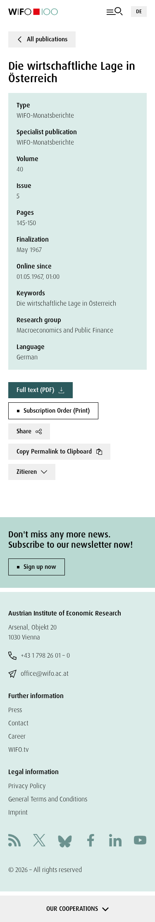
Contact (18, 723)
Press (15, 710)
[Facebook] (90, 841)
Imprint (18, 812)
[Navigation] (115, 11)
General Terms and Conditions (47, 799)
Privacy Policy (27, 786)
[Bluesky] (65, 841)
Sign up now (40, 567)
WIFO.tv (18, 749)
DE (139, 11)
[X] (39, 841)
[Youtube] (140, 841)
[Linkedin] (115, 841)
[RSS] (14, 841)
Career (17, 736)
